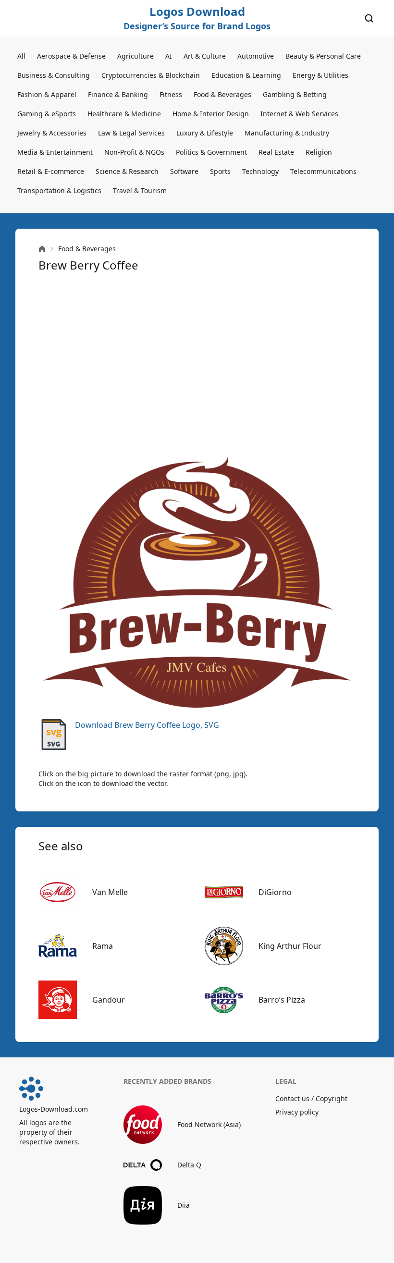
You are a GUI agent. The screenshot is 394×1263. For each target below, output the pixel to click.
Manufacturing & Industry (287, 132)
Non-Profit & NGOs (134, 152)
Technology (260, 171)
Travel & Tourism (140, 190)
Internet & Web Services (299, 113)
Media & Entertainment (55, 152)
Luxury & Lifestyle (204, 132)
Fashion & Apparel (46, 94)
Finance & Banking (118, 94)
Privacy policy (297, 1111)
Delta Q (189, 1164)
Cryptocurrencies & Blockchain (150, 75)
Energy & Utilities (320, 75)
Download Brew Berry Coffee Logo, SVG (147, 725)
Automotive (255, 56)
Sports (220, 171)
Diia (183, 1205)
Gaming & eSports (46, 113)
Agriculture (135, 56)
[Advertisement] (197, 363)
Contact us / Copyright (311, 1098)
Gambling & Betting (295, 94)
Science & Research (127, 171)
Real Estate (276, 152)
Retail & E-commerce (50, 171)
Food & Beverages (222, 94)
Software (184, 171)
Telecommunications (323, 171)
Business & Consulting (53, 75)
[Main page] (42, 249)
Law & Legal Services (131, 132)
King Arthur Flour (290, 946)
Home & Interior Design (210, 113)
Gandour (108, 999)
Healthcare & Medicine (124, 113)
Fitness (171, 94)
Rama (102, 946)
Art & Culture (205, 56)
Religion (319, 152)
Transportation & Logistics (59, 190)
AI (168, 56)
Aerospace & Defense (71, 56)
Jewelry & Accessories (51, 132)
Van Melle (110, 892)
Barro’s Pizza (282, 999)
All (21, 56)
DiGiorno (275, 892)
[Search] (369, 18)
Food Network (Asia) (209, 1124)
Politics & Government (211, 152)
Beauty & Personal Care (323, 56)
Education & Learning (246, 75)
